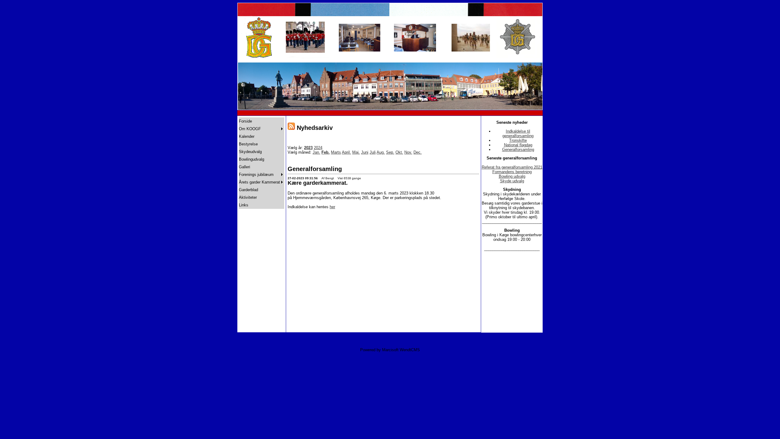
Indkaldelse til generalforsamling (518, 133)
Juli (373, 152)
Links (243, 205)
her (332, 207)
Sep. (390, 152)
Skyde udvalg (512, 181)
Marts (336, 152)
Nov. (408, 152)
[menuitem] (261, 121)
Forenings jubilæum (256, 174)
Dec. (417, 152)
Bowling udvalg (512, 176)
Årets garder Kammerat (259, 182)
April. (346, 152)
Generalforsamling (518, 149)
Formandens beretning (512, 172)
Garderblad (248, 189)
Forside (245, 121)
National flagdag (518, 145)
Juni (364, 152)
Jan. (316, 152)
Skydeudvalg (250, 151)
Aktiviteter (248, 197)
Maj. (356, 152)
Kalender (246, 136)
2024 (318, 147)
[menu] (261, 163)
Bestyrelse (248, 144)
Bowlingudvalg (251, 159)
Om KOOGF (250, 129)
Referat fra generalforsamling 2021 (512, 167)
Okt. (399, 152)
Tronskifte (518, 140)
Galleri (244, 167)
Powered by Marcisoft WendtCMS (390, 350)
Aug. (381, 152)
